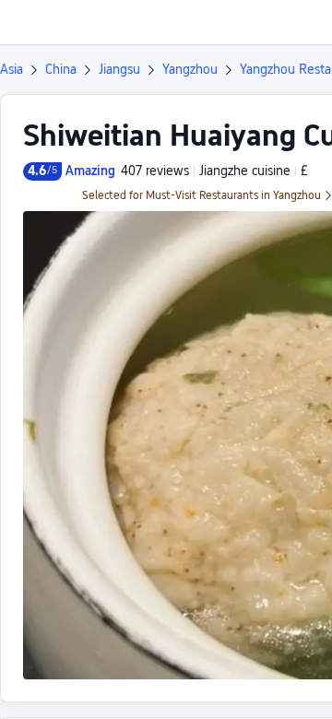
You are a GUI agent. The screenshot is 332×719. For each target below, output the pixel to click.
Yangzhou (190, 69)
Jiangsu (119, 69)
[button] (300, 22)
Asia (11, 69)
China (61, 69)
